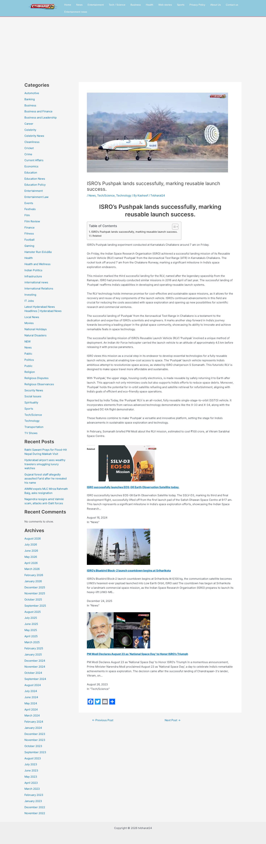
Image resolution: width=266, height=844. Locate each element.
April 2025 (31, 636)
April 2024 (31, 709)
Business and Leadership (40, 117)
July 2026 (30, 544)
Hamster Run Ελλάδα (38, 252)
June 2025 (31, 624)
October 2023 (33, 746)
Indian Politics (33, 270)
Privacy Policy (197, 4)
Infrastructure (33, 276)
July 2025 (30, 617)
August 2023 (32, 758)
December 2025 (34, 587)
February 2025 (33, 648)
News (79, 4)
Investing (30, 294)
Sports (180, 4)
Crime (28, 154)
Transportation (33, 427)
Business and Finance (38, 111)
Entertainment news (75, 11)
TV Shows (30, 433)
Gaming (29, 246)
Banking (29, 99)
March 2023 (32, 788)
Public (28, 366)
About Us (215, 4)
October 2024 (33, 672)
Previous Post (102, 720)
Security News (33, 390)
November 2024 (34, 666)
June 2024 (31, 697)
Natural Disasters (35, 335)
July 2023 (30, 764)
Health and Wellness (37, 264)
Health (149, 4)
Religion (29, 372)
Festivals (30, 209)
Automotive (31, 93)
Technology (31, 420)
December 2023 (34, 734)
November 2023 (34, 740)
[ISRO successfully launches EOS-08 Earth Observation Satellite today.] (126, 463)
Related (96, 235)
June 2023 (31, 770)
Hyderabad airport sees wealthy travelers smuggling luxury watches (44, 464)
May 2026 (30, 557)
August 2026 (32, 538)
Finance (29, 227)
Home (67, 4)
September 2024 (35, 679)
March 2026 (32, 569)
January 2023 (33, 801)
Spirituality (31, 402)
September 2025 (35, 605)
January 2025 (33, 654)
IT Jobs (29, 301)
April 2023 (31, 782)
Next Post (172, 720)
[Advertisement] (133, 44)
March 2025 (32, 642)
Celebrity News (34, 136)
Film (27, 215)
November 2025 (34, 593)
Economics (31, 166)
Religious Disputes (36, 378)
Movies (29, 323)
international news (36, 282)
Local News (31, 317)
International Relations (38, 288)
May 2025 (30, 630)
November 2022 (34, 813)
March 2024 (32, 715)
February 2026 (33, 575)
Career (28, 123)
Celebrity (30, 130)
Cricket (29, 148)
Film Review (32, 221)
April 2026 (31, 563)
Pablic (28, 353)
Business (135, 4)
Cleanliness (31, 142)
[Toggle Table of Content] (173, 227)
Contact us (232, 4)
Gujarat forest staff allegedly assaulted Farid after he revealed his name (45, 478)
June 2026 (31, 550)
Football (29, 239)
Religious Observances (39, 384)
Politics (29, 359)
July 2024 (30, 691)
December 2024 (34, 660)
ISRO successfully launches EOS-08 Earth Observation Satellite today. (133, 487)
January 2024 (33, 727)
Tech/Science (33, 414)
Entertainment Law (36, 197)
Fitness (29, 233)
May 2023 (30, 776)
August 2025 (32, 612)
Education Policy (35, 184)
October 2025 (33, 599)
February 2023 (33, 795)
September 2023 (35, 752)
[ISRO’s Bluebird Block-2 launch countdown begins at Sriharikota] (118, 546)
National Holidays (35, 329)
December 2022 (34, 807)
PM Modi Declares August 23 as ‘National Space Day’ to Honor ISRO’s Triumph (137, 654)
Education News (34, 178)
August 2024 (32, 685)
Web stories (165, 4)
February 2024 (33, 721)
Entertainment (96, 4)
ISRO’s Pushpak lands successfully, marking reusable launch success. (134, 231)
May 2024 (30, 703)
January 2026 (33, 581)
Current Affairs (33, 160)
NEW (27, 341)
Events (28, 203)
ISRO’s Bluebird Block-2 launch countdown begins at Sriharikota (129, 570)
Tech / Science (117, 4)
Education (30, 172)
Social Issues (32, 396)
